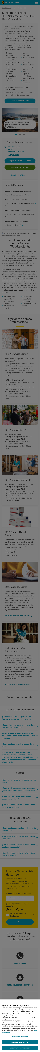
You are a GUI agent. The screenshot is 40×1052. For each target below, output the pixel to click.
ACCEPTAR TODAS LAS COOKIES (20, 1048)
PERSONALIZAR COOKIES (20, 1036)
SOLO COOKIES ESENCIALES (20, 1042)
